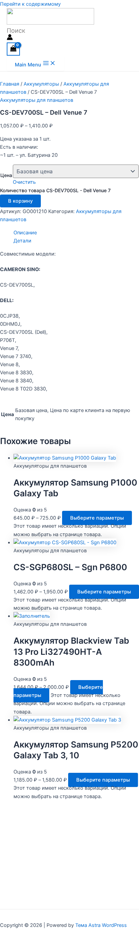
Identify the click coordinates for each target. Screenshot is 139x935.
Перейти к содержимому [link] (30, 4)
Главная (9, 84)
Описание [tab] (25, 233)
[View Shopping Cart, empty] (13, 49)
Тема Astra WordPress (101, 925)
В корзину (20, 201)
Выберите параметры (97, 518)
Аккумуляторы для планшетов (36, 100)
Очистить (24, 182)
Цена (6, 175)
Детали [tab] (22, 241)
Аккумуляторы (41, 84)
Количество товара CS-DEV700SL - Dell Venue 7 (55, 190)
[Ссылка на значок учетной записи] (10, 38)
